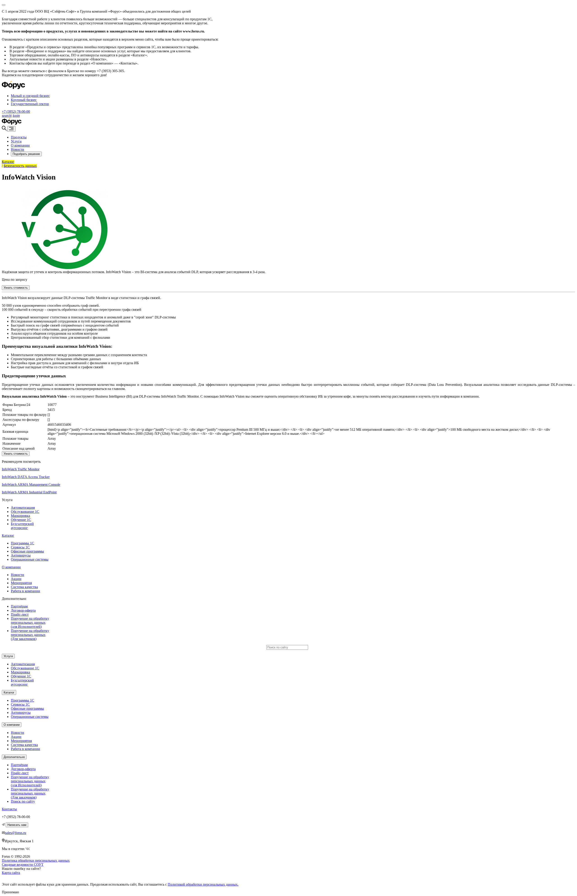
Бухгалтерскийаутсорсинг (22, 526)
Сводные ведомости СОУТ (23, 864)
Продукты (19, 137)
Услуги (16, 141)
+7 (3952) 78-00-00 (16, 111)
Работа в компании (25, 591)
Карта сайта (11, 873)
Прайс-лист (20, 614)
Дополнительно (14, 757)
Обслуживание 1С (25, 512)
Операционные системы (29, 559)
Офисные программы (27, 551)
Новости (17, 149)
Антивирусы (21, 555)
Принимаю (10, 892)
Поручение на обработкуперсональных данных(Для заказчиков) (30, 635)
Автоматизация (23, 507)
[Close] (3, 5)
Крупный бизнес (24, 100)
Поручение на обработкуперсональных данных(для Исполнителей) (30, 623)
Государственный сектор (30, 104)
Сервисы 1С (20, 547)
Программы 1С (22, 543)
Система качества (24, 587)
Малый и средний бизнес (30, 96)
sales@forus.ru (15, 833)
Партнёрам (19, 606)
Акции (16, 579)
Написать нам (16, 825)
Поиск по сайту (23, 801)
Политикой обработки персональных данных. (203, 884)
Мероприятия (21, 583)
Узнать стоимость (16, 287)
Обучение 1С (21, 520)
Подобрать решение (26, 154)
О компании (20, 145)
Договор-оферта (23, 610)
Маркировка (20, 516)
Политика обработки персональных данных (36, 860)
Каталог (8, 535)
